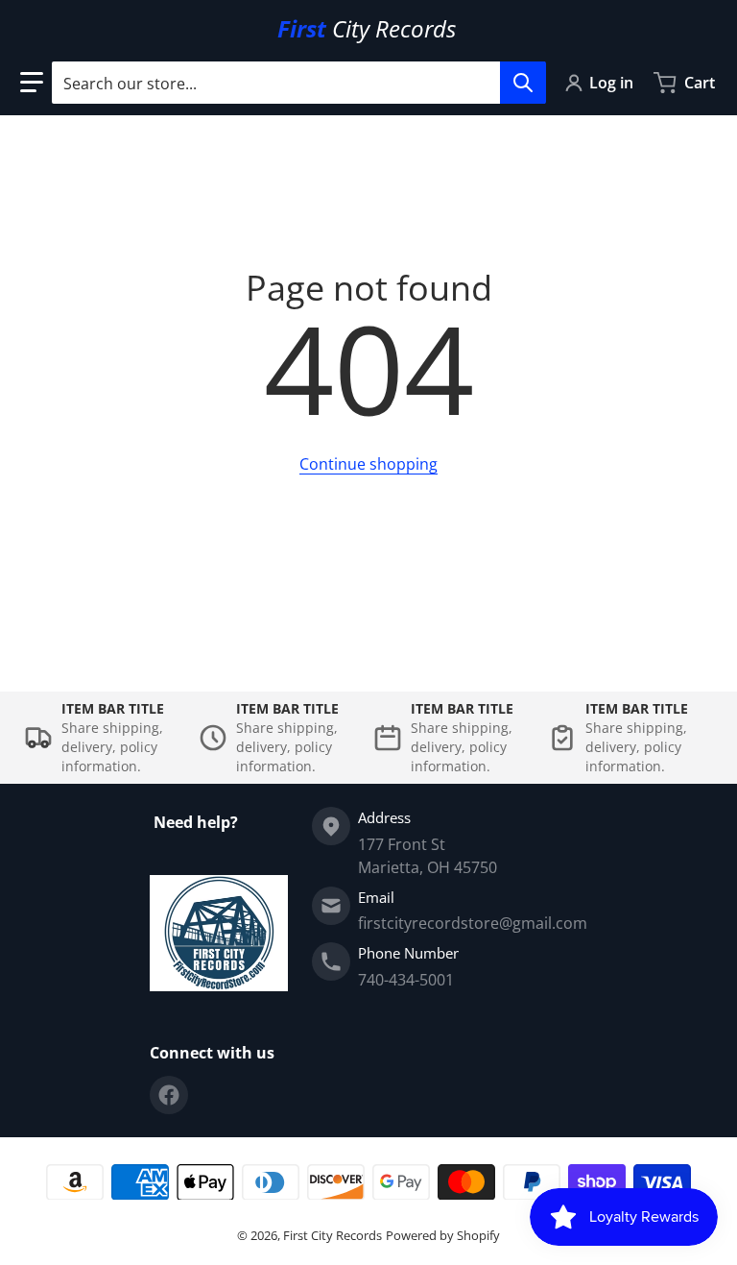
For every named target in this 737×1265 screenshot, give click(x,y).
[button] (32, 82)
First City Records (332, 1235)
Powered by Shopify (443, 1235)
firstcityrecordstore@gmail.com (472, 923)
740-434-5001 (406, 979)
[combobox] (298, 82)
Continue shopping (368, 463)
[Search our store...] (523, 82)
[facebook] (169, 1095)
